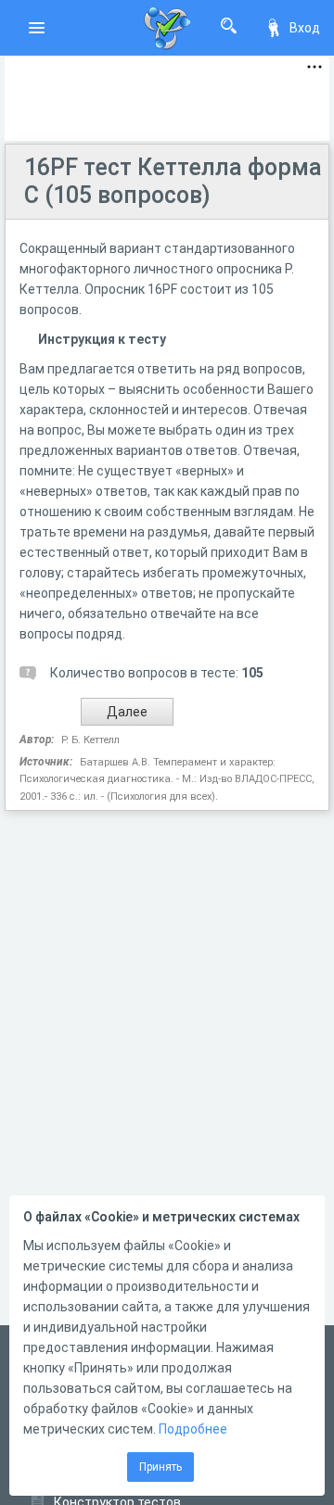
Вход (304, 27)
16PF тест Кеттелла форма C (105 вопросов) (173, 181)
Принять (160, 1467)
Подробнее (193, 1429)
